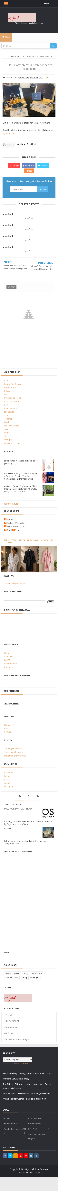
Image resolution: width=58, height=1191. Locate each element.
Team (18, 530)
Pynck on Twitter (12, 401)
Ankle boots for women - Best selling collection (24, 1098)
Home (7, 653)
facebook (8, 772)
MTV (6, 394)
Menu (7, 37)
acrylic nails (37, 973)
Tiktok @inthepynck (13, 748)
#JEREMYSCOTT (11, 1021)
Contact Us (9, 667)
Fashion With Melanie (17, 523)
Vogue (7, 432)
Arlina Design (34, 1172)
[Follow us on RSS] (15, 1155)
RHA (6, 404)
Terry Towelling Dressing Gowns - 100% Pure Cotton (28, 541)
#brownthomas (11, 1027)
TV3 (6, 415)
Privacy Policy (10, 663)
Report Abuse (11, 503)
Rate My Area (10, 408)
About (7, 728)
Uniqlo (7, 422)
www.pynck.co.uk (12, 443)
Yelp (6, 436)
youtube (8, 783)
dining (24, 977)
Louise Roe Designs (13, 384)
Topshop (8, 418)
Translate (23, 1063)
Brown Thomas (11, 387)
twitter (7, 776)
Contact (7, 731)
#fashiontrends (11, 1033)
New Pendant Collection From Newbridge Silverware (27, 1093)
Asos (6, 380)
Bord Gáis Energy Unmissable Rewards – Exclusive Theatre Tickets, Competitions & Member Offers (22, 476)
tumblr (7, 779)
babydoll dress (11, 977)
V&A (6, 429)
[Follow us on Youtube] (20, 1155)
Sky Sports (9, 411)
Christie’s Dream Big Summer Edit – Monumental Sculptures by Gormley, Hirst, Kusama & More (20, 489)
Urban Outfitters (11, 425)
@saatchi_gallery (12, 973)
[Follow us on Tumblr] (36, 1155)
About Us (8, 656)
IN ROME (8, 828)
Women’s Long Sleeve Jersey (16, 1078)
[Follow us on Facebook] (5, 1155)
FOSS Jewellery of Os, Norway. (18, 808)
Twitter (44, 165)
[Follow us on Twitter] (10, 1155)
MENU (46, 3)
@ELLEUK (32, 1129)
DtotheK (11, 519)
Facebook (29, 165)
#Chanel (8, 1015)
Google (15, 165)
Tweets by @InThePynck (15, 583)
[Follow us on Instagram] (31, 1155)
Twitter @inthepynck (13, 752)
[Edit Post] (47, 77)
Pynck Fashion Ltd (15, 526)
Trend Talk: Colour (12, 804)
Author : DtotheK (26, 144)
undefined (8, 214)
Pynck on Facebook (13, 397)
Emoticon (11, 287)
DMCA (7, 660)
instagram (8, 786)
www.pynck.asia (11, 439)
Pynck (9, 530)
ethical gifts (34, 977)
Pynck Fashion (9, 133)
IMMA (7, 391)
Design (26, 973)
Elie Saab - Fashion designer (17, 1039)
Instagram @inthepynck (15, 755)
